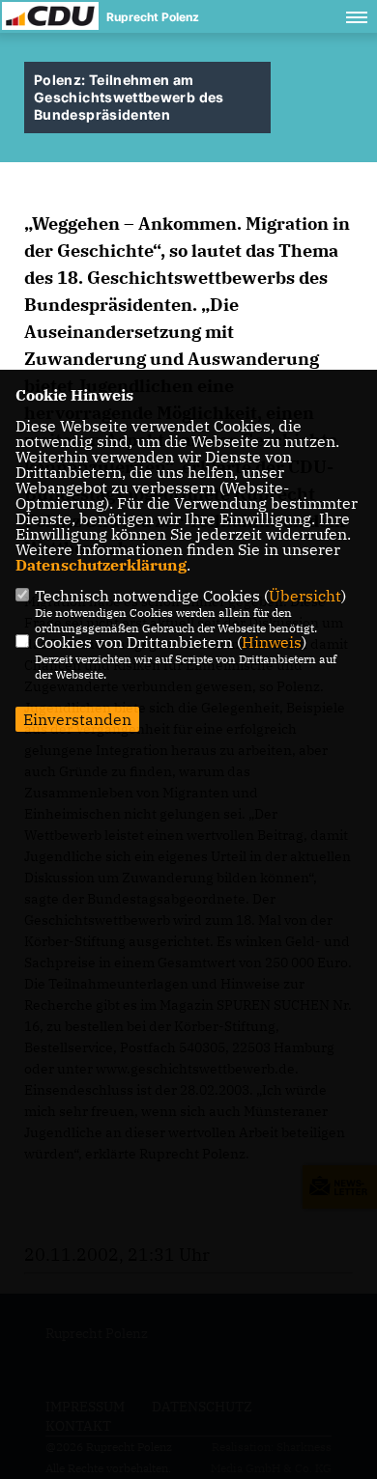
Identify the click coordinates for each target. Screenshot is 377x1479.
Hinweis (272, 642)
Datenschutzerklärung (101, 564)
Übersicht (305, 595)
